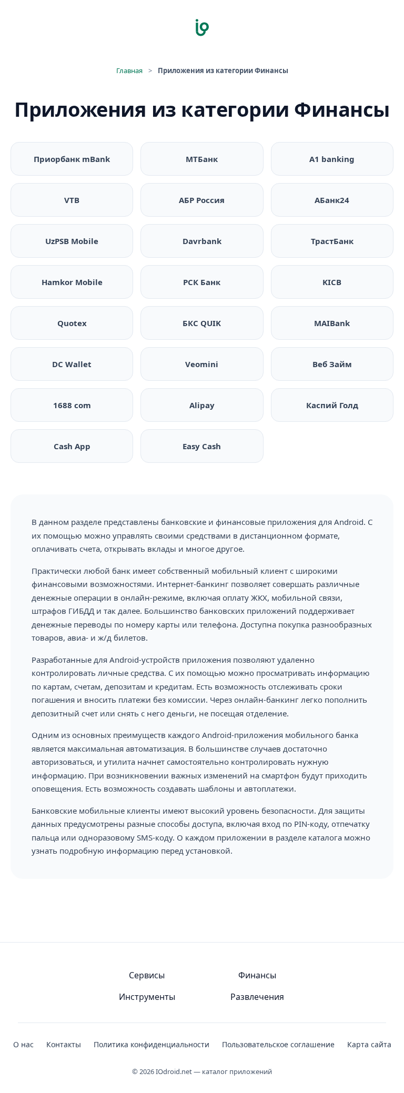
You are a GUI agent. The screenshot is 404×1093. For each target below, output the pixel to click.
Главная (129, 70)
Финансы (257, 975)
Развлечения (257, 997)
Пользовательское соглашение (278, 1044)
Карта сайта (369, 1044)
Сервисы (147, 975)
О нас (23, 1044)
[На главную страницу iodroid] (202, 27)
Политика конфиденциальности (151, 1044)
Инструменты (147, 997)
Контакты (63, 1044)
